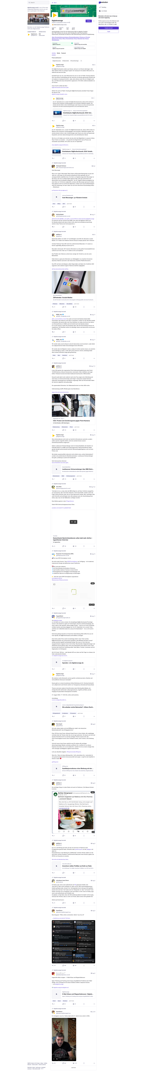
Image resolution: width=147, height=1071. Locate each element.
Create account (109, 28)
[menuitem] (64, 1039)
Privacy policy (35, 1064)
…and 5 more (69, 203)
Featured (63, 53)
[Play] (54, 1059)
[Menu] (93, 21)
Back (55, 2)
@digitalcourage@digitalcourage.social (60, 22)
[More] (94, 121)
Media (58, 53)
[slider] (64, 1057)
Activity (54, 53)
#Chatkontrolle (65, 60)
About (38, 1063)
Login (108, 31)
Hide (92, 583)
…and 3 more (71, 355)
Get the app (38, 1067)
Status (41, 1063)
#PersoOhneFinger (74, 60)
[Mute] (57, 1059)
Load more (73, 1067)
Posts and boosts (56, 57)
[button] (64, 1039)
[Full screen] (74, 1059)
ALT (90, 604)
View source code (36, 1068)
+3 (81, 60)
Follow (88, 21)
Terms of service (42, 1064)
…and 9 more (71, 1000)
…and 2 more (76, 303)
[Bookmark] (84, 121)
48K (53, 29)
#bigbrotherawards (57, 60)
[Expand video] (71, 1059)
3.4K (60, 29)
